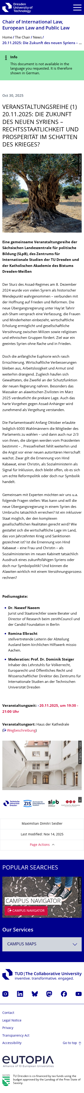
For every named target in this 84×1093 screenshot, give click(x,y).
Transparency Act (15, 1035)
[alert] (42, 65)
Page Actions (40, 845)
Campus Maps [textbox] (21, 944)
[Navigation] (77, 7)
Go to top (70, 1043)
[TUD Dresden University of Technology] (17, 7)
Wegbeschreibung (21, 731)
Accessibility (11, 1043)
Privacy (7, 1028)
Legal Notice (11, 1020)
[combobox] (42, 944)
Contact (8, 1013)
